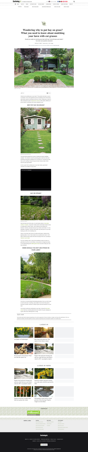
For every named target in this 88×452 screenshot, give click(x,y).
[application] (36, 179)
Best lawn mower (61, 423)
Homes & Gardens (50, 421)
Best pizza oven (61, 425)
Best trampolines (61, 429)
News (18, 4)
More (71, 4)
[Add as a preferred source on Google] (44, 445)
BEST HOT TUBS (57, 6)
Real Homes (49, 423)
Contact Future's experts (34, 439)
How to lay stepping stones (40, 423)
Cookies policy (60, 439)
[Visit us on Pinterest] (61, 1)
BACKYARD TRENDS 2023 (46, 6)
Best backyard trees (39, 427)
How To (22, 4)
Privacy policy (53, 439)
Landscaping (48, 4)
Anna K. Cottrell (39, 43)
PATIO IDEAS (26, 6)
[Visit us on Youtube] (63, 1)
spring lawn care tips (35, 100)
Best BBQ (60, 421)
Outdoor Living (33, 4)
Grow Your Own (64, 4)
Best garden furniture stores (63, 427)
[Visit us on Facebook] (58, 1)
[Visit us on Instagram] (65, 1)
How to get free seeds (40, 429)
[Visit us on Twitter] (59, 1)
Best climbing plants (39, 421)
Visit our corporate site (57, 448)
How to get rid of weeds (40, 425)
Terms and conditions (45, 439)
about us (27, 439)
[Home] (15, 4)
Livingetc (48, 425)
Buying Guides (41, 4)
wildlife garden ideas (35, 243)
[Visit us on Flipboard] (66, 1)
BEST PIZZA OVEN (35, 6)
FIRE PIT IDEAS (66, 6)
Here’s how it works (56, 45)
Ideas (27, 4)
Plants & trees (56, 4)
